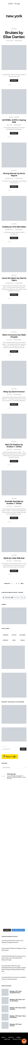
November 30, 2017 (9, 178)
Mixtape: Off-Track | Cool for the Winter (17, 1000)
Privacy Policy (17, 1039)
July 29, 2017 (9, 339)
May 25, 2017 (9, 506)
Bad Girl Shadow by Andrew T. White (14, 445)
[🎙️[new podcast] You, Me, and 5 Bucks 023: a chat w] (14, 817)
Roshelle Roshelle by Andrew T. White (14, 502)
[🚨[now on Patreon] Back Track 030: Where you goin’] (14, 876)
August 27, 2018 (9, 40)
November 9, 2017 (9, 229)
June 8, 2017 (9, 449)
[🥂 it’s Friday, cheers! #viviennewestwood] (14, 803)
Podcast (11, 1037)
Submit (19, 1037)
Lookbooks (16, 117)
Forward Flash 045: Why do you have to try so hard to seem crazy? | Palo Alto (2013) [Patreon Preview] (14, 958)
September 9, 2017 (9, 283)
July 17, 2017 (9, 394)
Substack (7, 1039)
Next (22, 583)
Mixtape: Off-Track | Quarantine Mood (16, 992)
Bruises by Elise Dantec (14, 34)
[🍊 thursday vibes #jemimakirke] (14, 832)
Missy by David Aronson (14, 392)
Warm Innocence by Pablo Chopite (14, 336)
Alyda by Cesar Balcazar (14, 558)
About (4, 1037)
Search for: (4, 746)
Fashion (11, 117)
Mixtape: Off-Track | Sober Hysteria (18, 1008)
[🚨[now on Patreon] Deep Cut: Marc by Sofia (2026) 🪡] (14, 891)
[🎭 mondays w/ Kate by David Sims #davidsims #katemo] (14, 788)
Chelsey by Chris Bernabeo (14, 227)
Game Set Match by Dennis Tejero (14, 279)
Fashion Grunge (18, 40)
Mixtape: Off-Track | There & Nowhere (18, 1016)
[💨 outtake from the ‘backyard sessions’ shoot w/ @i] (14, 862)
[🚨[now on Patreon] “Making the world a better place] (14, 906)
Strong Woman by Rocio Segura (14, 174)
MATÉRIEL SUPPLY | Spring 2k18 (14, 121)
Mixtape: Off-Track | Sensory (16, 1025)
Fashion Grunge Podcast (10, 936)
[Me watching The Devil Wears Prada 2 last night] (14, 847)
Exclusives (14, 28)
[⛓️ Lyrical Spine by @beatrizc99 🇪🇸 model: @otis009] (14, 920)
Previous (7, 583)
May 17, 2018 (9, 124)
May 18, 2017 (9, 560)
